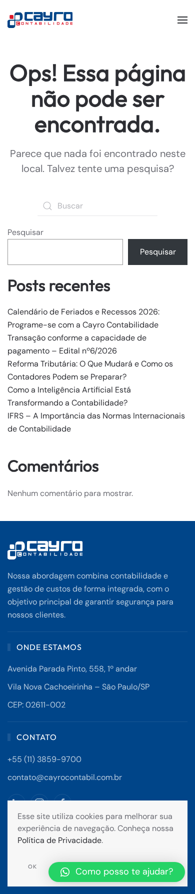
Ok (32, 866)
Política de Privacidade (60, 840)
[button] (183, 20)
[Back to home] (41, 20)
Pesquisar (26, 232)
